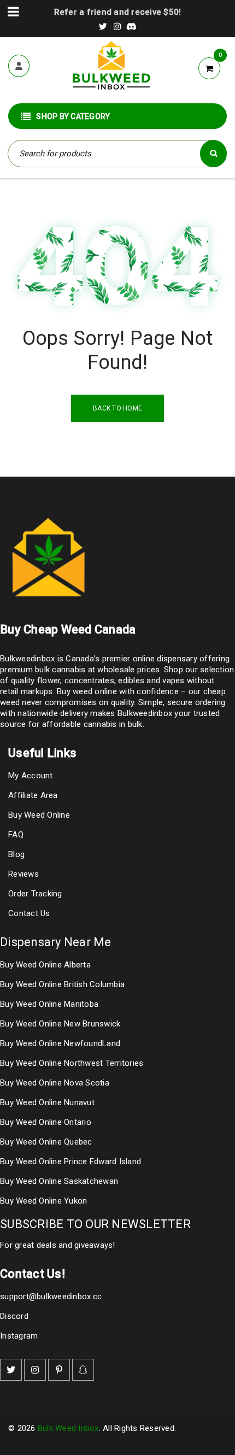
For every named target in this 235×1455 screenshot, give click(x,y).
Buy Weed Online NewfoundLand (60, 1043)
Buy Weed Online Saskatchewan (59, 1181)
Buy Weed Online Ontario (45, 1122)
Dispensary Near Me (55, 942)
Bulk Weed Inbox (68, 1428)
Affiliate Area (33, 795)
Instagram (19, 1336)
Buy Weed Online (39, 815)
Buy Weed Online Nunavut (47, 1102)
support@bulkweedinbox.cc (51, 1296)
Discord (14, 1316)
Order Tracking (35, 894)
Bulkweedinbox (145, 713)
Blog (16, 854)
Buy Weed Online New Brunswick (60, 1024)
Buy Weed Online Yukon (43, 1201)
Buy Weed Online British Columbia (62, 984)
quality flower (36, 680)
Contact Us (29, 913)
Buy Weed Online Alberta (45, 965)
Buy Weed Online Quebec (46, 1142)
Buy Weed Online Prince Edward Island (70, 1161)
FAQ (16, 835)
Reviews (23, 874)
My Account (30, 776)
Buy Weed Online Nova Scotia (54, 1083)
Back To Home (117, 408)
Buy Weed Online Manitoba (49, 1004)
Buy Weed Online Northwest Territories (71, 1063)
